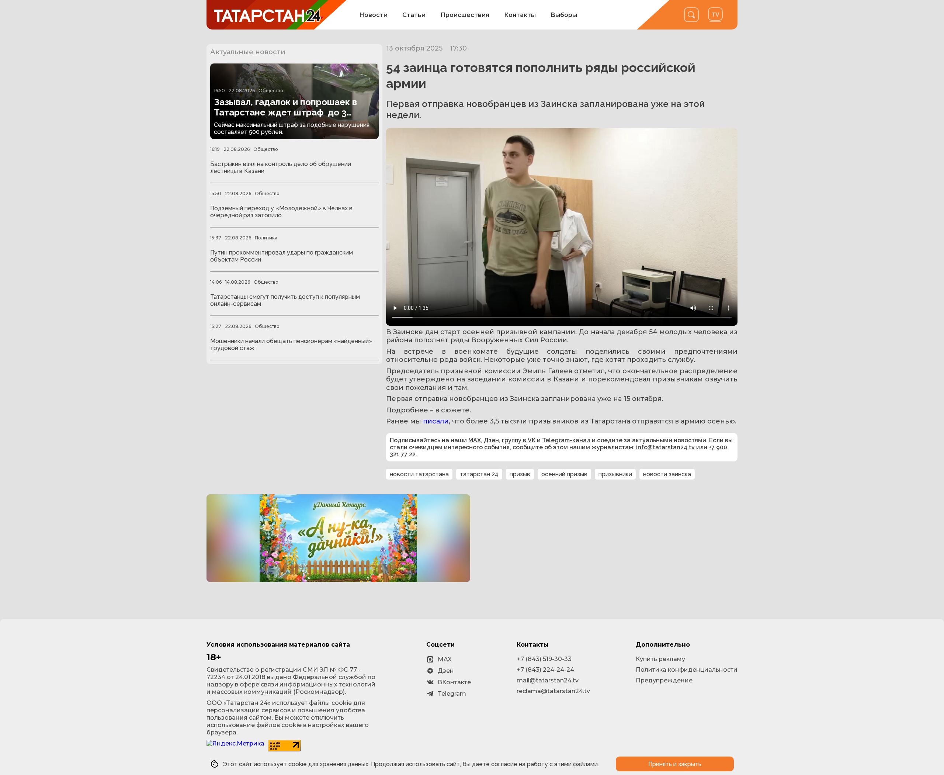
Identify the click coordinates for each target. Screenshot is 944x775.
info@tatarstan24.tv (665, 447)
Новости (373, 14)
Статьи (414, 14)
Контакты (520, 14)
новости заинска (667, 474)
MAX (474, 440)
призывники (615, 474)
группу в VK (518, 440)
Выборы (564, 14)
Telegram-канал (566, 440)
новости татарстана (419, 474)
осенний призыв (564, 474)
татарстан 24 (479, 474)
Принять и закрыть (674, 764)
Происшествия (464, 14)
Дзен (491, 440)
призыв (520, 474)
